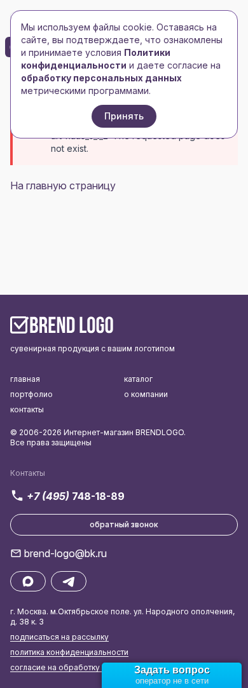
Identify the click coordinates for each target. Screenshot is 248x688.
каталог (138, 379)
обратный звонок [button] (124, 524)
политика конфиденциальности (69, 652)
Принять (124, 116)
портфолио (31, 394)
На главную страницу (63, 185)
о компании (146, 394)
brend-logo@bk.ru (65, 553)
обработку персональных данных (101, 77)
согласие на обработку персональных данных (99, 667)
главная (25, 379)
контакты (27, 409)
